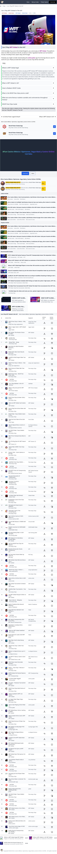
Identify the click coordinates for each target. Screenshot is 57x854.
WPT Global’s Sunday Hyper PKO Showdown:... (16, 727)
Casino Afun (16, 199)
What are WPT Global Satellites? (17, 630)
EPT (9, 552)
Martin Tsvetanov (13, 607)
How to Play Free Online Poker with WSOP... (17, 409)
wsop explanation (13, 571)
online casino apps (13, 827)
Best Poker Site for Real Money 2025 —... (16, 640)
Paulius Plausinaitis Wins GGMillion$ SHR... (14, 789)
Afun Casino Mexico (19, 209)
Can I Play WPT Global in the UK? (15, 6)
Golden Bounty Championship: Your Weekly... (16, 831)
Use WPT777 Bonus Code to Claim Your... (17, 657)
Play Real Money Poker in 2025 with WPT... (16, 533)
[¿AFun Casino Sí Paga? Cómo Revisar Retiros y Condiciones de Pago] (4, 213)
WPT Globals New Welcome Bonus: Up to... (17, 560)
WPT (18, 272)
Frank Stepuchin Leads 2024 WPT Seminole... (16, 635)
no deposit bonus (13, 654)
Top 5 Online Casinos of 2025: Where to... (16, 516)
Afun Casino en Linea (30, 219)
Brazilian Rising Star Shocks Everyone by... (15, 549)
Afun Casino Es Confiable (13, 204)
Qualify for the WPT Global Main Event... (17, 738)
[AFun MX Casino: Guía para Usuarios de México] (4, 208)
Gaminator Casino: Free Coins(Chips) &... (14, 511)
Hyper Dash (11, 329)
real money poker (13, 535)
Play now (44, 183)
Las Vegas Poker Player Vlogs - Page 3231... (15, 700)
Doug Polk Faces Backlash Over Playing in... (16, 610)
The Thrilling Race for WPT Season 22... (17, 442)
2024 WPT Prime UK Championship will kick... (17, 471)
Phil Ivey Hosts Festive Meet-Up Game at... (16, 555)
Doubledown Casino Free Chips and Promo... (16, 500)
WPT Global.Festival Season (15, 473)
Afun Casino (10, 199)
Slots (28, 2)
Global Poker (12, 497)
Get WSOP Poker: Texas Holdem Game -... (16, 431)
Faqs (4, 6)
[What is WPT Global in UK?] (4, 261)
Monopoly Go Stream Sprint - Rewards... (16, 505)
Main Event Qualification (28, 277)
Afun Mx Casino (11, 209)
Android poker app (13, 782)
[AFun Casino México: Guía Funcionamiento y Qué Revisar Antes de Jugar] (4, 198)
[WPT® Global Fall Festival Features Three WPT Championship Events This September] (4, 256)
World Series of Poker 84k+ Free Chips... (16, 369)
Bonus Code (35, 2)
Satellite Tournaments (18, 277)
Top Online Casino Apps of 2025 (17, 826)
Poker (9, 612)
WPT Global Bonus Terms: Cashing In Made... (16, 711)
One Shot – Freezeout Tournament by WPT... (16, 683)
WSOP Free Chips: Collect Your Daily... (16, 646)
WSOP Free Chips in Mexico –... (16, 569)
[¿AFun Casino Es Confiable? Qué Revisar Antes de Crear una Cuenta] (4, 203)
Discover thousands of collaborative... (14, 476)
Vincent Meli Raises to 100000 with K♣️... (17, 522)
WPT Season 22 (12, 444)
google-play (12, 338)
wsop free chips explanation (16, 324)
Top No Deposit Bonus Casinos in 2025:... (17, 425)
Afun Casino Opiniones (24, 204)
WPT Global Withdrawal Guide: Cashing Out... (16, 743)
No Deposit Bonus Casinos (15, 427)
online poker (31, 58)
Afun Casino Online (12, 219)
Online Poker (17, 262)
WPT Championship (12, 257)
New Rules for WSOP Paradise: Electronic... (16, 347)
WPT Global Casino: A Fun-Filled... (17, 808)
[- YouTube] (4, 292)
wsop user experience (14, 365)
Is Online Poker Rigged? (15, 678)
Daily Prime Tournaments (19, 288)
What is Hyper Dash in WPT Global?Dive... (17, 327)
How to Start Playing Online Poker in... (17, 705)
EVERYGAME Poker (13, 530)
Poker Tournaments (18, 282)
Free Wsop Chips (11, 293)
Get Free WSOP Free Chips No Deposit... (16, 544)
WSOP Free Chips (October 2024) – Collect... (16, 398)
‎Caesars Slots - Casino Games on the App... (16, 453)
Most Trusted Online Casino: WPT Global (17, 716)
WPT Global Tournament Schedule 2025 (17, 584)
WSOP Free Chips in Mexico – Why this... (17, 322)
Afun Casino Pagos (21, 214)
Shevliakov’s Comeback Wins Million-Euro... (15, 625)
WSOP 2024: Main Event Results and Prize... (16, 352)
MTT (24, 257)
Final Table (11, 422)
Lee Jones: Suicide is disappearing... (14, 482)
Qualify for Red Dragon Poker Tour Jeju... (17, 358)
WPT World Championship (14, 622)
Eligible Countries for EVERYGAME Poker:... (17, 527)
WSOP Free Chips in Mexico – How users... (17, 363)
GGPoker (11, 385)
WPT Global (14, 47)
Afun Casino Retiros (30, 214)
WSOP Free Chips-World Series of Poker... (17, 689)
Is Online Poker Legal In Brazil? (11, 116)
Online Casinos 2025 (14, 519)
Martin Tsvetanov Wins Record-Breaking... (16, 605)
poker (9, 791)
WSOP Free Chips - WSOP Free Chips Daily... (15, 374)
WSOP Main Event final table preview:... (16, 662)
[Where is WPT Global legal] (4, 266)
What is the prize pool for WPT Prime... (16, 388)
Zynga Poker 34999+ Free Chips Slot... (16, 447)
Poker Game (44, 2)
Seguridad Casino (33, 204)
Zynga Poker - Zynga (14, 342)
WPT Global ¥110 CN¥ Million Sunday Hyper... (15, 538)
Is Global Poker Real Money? (16, 495)
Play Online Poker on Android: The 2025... (17, 779)
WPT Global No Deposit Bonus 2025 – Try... (16, 732)
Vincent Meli (12, 524)
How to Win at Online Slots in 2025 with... (17, 578)
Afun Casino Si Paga (12, 214)
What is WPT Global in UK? (46, 116)
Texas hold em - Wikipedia (15, 600)
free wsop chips (13, 339)
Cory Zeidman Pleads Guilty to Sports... (16, 760)
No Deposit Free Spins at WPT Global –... (16, 749)
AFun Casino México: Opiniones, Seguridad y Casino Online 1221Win (29, 851)
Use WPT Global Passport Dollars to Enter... (17, 595)
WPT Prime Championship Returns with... (17, 436)
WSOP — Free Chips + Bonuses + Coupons (17, 668)
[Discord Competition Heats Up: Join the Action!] (4, 271)
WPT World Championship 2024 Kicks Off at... (16, 620)
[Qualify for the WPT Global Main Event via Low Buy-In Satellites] (4, 276)
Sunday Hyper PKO (13, 729)
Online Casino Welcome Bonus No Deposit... (16, 821)
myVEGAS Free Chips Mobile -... (16, 462)
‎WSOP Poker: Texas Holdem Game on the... (17, 414)
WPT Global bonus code (14, 659)
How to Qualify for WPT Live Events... (15, 694)
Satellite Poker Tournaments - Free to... (17, 589)
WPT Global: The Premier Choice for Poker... (16, 333)
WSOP (9, 349)
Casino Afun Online (21, 219)
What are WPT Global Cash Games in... (17, 403)
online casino (11, 823)
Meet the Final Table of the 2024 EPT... (17, 420)
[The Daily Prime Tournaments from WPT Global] (4, 287)
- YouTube (11, 379)
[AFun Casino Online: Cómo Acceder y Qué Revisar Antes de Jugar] (4, 218)
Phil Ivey (11, 557)
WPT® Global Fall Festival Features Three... (17, 673)
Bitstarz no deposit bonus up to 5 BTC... (17, 651)
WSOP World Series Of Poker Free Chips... (17, 721)
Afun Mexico (22, 199)
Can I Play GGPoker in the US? (16, 383)
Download (52, 2)
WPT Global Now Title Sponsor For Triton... (17, 754)
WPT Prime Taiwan (13, 390)
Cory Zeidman (12, 762)
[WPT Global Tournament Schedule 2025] (4, 281)
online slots (11, 581)
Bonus (15, 272)
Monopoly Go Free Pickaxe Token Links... (17, 774)
